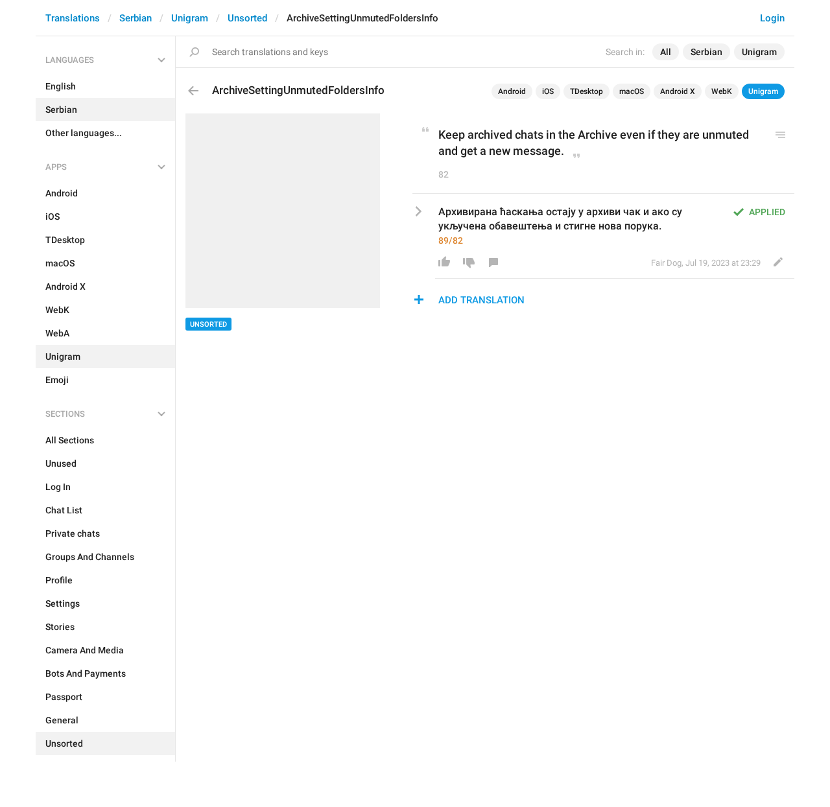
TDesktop (586, 91)
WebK (721, 91)
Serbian (135, 18)
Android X (677, 91)
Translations (72, 18)
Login (772, 18)
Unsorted (247, 18)
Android (512, 91)
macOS (631, 91)
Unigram (189, 18)
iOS (548, 91)
